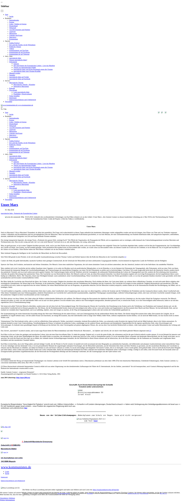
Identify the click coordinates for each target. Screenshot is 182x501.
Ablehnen (11, 498)
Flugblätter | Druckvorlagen (22, 94)
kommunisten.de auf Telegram (19, 54)
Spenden (12, 75)
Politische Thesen (15, 47)
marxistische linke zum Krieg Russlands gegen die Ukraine (33, 69)
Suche (11, 16)
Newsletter (8, 101)
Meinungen (13, 33)
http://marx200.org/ (23, 377)
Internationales (14, 20)
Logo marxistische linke (21, 92)
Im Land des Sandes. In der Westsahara (22, 45)
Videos (11, 49)
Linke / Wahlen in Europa (17, 24)
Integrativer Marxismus (21, 86)
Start (6, 14)
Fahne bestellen (14, 96)
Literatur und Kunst (15, 35)
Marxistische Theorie (16, 83)
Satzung (16, 64)
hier (96, 421)
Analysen (12, 31)
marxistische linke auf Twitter (19, 77)
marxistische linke (15, 58)
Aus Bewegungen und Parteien (19, 30)
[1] (125, 257)
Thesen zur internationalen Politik (24, 67)
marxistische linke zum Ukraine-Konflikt (27, 71)
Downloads (13, 90)
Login (7, 472)
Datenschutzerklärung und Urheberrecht (22, 100)
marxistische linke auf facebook (19, 79)
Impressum (13, 98)
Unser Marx (9, 205)
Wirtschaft (12, 28)
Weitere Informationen (7, 500)
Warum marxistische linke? (18, 60)
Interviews (12, 37)
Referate (12, 88)
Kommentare (13, 39)
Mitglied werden (14, 73)
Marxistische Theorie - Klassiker (24, 84)
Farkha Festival (14, 43)
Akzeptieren (4, 498)
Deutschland (13, 26)
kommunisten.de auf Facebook (19, 52)
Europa (11, 22)
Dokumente (13, 62)
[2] (150, 331)
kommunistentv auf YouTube (18, 50)
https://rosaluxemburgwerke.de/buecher (106, 490)
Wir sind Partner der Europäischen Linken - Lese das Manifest (34, 66)
